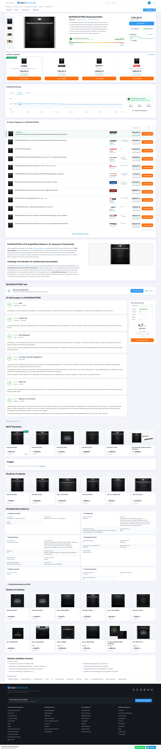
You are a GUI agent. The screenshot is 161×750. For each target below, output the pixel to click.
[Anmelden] (154, 2)
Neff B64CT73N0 (112, 447)
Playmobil (47, 715)
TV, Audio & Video (12, 718)
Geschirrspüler (122, 715)
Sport (9, 723)
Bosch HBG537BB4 (63, 610)
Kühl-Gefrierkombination (125, 713)
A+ (51, 679)
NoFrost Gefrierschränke (51, 721)
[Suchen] (149, 3)
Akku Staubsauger (50, 710)
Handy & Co (11, 713)
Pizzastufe (33, 266)
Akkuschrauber (85, 710)
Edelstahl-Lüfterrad (13, 679)
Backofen (41, 6)
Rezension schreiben (142, 340)
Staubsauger (121, 718)
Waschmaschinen (86, 731)
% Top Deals (121, 734)
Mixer (119, 729)
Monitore (120, 721)
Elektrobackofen (122, 679)
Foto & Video (11, 721)
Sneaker (47, 726)
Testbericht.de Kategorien (15, 707)
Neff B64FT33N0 (37, 447)
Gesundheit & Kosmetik (14, 737)
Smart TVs (47, 723)
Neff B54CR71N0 (12, 447)
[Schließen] (158, 747)
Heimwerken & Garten (14, 729)
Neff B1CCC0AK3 (137, 610)
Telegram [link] (152, 747)
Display (86, 679)
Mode (9, 726)
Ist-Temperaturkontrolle (97, 679)
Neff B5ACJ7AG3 (87, 447)
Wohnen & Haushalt (18, 6)
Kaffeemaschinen (86, 715)
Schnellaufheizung (26, 679)
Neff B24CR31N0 (87, 494)
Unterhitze (23, 266)
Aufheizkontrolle (59, 679)
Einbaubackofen (38, 248)
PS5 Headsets (48, 731)
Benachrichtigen (138, 290)
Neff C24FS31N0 (137, 494)
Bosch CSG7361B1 (62, 494)
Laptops (83, 723)
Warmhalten (70, 679)
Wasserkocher (85, 729)
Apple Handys (122, 731)
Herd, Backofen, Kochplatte (30, 6)
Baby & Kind (11, 739)
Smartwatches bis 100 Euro (52, 729)
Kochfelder (84, 721)
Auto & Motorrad (12, 715)
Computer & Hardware (14, 710)
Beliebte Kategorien (124, 707)
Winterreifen (121, 723)
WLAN (46, 679)
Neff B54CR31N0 (12, 494)
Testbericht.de (8, 6)
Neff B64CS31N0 (37, 494)
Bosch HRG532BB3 (113, 610)
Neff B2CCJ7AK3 (62, 447)
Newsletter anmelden (143, 700)
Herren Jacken (85, 718)
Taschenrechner (85, 726)
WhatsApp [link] (141, 747)
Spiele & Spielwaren (13, 734)
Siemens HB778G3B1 (113, 494)
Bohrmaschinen (85, 713)
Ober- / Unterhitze (110, 679)
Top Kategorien (86, 707)
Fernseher (121, 710)
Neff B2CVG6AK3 (37, 610)
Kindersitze (121, 726)
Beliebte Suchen (50, 707)
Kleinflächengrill (38, 679)
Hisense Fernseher (50, 718)
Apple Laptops (48, 713)
